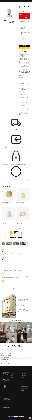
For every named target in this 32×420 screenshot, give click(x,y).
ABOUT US (12, 373)
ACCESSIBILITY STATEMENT (24, 386)
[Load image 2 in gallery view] (8, 22)
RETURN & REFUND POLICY (24, 375)
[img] (4, 249)
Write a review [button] (16, 237)
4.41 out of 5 (18, 228)
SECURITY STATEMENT (24, 388)
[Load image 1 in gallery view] (5, 22)
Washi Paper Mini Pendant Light (20, 202)
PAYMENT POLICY (23, 377)
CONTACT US (13, 375)
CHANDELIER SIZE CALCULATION (13, 380)
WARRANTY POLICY (23, 379)
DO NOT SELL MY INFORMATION (25, 392)
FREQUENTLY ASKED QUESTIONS (14, 386)
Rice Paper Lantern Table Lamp (6, 202)
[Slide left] (3, 21)
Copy (26, 17)
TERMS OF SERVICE (23, 373)
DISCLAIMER (22, 390)
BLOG (12, 377)
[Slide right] (15, 21)
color (20, 23)
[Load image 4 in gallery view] (13, 22)
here (8, 388)
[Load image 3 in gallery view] (10, 22)
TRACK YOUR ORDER (14, 388)
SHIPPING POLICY (23, 371)
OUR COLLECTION (13, 371)
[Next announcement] (30, 1)
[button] (2, 3)
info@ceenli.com (5, 387)
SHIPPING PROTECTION (24, 384)
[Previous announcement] (2, 1)
